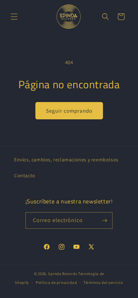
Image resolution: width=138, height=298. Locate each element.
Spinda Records (62, 273)
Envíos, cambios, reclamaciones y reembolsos (66, 159)
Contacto (24, 175)
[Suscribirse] (104, 220)
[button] (14, 16)
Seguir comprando (69, 110)
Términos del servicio (103, 282)
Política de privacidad (56, 282)
